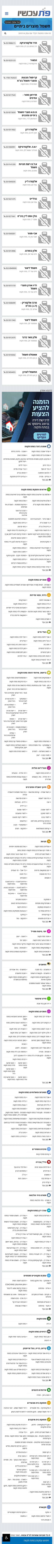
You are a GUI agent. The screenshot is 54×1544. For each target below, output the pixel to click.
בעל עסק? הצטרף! (12, 22)
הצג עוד (45, 479)
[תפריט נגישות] (6, 1537)
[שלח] (5, 33)
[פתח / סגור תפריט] (7, 13)
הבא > (47, 390)
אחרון (42, 390)
